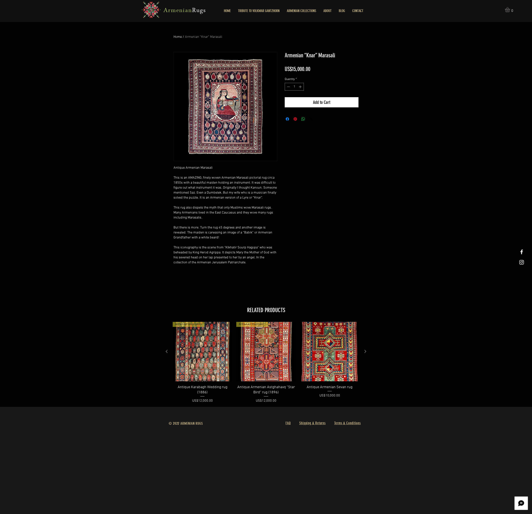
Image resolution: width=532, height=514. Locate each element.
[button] (510, 9)
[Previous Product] (166, 351)
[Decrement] (288, 86)
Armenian (178, 11)
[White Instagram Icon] (521, 262)
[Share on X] (311, 119)
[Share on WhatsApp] (303, 119)
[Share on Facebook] (287, 119)
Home (178, 37)
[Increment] (300, 86)
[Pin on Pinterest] (295, 119)
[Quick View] (329, 351)
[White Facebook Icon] (521, 252)
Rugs (199, 11)
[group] (266, 363)
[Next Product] (365, 351)
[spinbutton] (294, 86)
